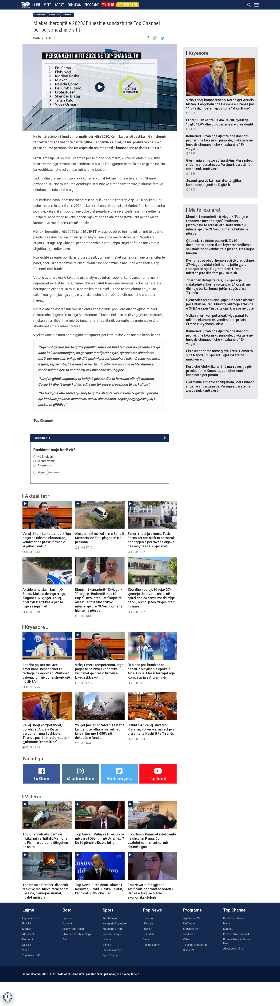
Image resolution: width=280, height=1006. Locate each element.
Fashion (147, 928)
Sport (59, 4)
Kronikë (26, 928)
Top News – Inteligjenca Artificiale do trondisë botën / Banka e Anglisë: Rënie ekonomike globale (150, 891)
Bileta (226, 923)
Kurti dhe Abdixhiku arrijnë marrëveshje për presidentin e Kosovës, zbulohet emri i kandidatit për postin (219, 370)
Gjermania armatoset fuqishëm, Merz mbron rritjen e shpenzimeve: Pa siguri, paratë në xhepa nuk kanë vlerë (220, 166)
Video (47, 4)
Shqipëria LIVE (191, 928)
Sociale (26, 944)
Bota (66, 910)
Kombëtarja (110, 918)
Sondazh (42, 438)
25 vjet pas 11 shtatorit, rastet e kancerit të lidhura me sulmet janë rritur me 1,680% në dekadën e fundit (99, 734)
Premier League (112, 934)
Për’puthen (189, 923)
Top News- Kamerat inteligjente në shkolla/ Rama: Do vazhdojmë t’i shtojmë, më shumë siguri (152, 840)
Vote (41, 472)
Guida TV (188, 950)
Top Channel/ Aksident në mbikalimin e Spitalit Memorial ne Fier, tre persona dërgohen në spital (45, 840)
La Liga (107, 939)
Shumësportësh (112, 950)
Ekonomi (27, 939)
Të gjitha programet (195, 944)
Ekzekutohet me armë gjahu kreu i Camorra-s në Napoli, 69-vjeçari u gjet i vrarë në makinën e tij (220, 355)
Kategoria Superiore (115, 923)
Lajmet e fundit (31, 918)
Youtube (108, 4)
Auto (65, 939)
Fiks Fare (188, 934)
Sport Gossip (110, 955)
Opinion (67, 918)
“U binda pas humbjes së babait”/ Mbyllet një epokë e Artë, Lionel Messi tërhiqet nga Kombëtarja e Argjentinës (151, 673)
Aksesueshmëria (233, 948)
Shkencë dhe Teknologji (76, 934)
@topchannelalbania (80, 778)
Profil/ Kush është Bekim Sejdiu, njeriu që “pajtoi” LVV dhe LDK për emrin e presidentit (219, 124)
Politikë (26, 923)
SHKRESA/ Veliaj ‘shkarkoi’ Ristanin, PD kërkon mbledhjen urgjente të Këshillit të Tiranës (151, 732)
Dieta (146, 939)
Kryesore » (37, 627)
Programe (91, 4)
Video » (33, 797)
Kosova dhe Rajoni (73, 928)
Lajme (36, 4)
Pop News (74, 4)
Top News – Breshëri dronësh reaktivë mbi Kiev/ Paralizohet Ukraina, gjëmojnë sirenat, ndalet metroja (45, 891)
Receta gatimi (151, 944)
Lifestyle (148, 923)
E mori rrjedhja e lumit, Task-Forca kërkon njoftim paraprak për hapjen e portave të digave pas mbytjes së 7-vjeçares (151, 542)
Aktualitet (40, 14)
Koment (67, 923)
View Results (55, 472)
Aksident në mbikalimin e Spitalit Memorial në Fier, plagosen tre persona (99, 540)
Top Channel (42, 778)
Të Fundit (67, 14)
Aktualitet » (37, 496)
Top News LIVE (127, 4)
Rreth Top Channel (234, 918)
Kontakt (228, 928)
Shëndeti (148, 934)
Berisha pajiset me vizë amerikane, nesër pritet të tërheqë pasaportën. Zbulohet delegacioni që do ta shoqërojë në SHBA (46, 676)
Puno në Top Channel (236, 934)
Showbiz (148, 918)
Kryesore (54, 14)
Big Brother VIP (192, 918)
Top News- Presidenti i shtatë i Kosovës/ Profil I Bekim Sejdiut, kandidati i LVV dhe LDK (99, 889)
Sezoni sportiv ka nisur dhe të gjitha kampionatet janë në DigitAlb (213, 185)
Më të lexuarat (205, 210)
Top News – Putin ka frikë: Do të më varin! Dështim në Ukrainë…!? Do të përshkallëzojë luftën (99, 838)
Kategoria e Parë (113, 928)
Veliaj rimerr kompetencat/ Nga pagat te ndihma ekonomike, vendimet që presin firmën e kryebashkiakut (46, 542)
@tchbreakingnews (119, 778)
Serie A (107, 944)
